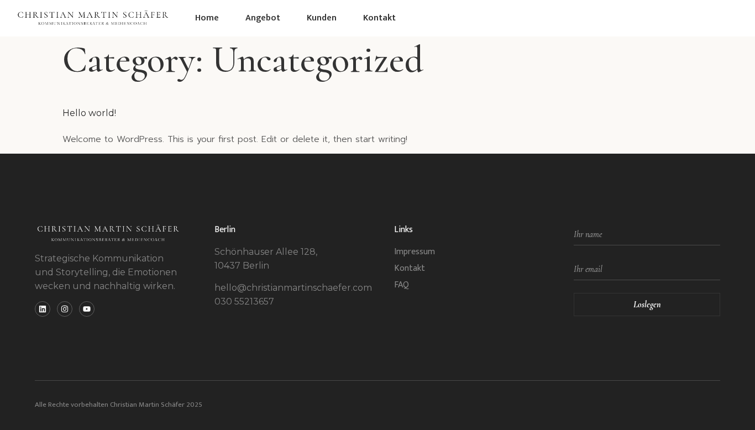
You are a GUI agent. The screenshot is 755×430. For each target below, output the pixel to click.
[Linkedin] (42, 309)
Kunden (322, 18)
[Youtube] (87, 309)
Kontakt (379, 18)
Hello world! (89, 113)
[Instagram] (64, 309)
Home (207, 18)
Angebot (262, 18)
